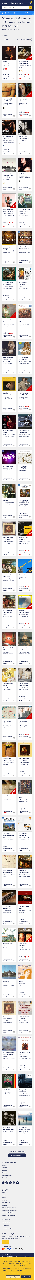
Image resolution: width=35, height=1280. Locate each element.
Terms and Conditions (8, 1213)
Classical (10, 13)
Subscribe (5, 1242)
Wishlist (4, 1197)
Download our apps (7, 1228)
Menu (5, 3)
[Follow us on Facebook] (3, 1182)
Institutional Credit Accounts (9, 1210)
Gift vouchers (5, 1200)
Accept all (27, 1277)
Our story (4, 1173)
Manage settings (12, 1277)
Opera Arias (15, 29)
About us (4, 1165)
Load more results (15, 1155)
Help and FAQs (6, 1202)
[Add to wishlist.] (14, 78)
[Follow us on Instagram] (14, 1182)
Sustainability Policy (7, 1175)
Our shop (4, 1170)
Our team (4, 1167)
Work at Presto (6, 1178)
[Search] (30, 7)
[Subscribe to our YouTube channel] (18, 1182)
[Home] (2, 13)
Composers (20, 13)
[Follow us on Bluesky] (11, 1182)
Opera (9, 29)
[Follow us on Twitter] (7, 1182)
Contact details (6, 1222)
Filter (7, 39)
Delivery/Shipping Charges (9, 1208)
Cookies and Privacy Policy (9, 1215)
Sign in (3, 1192)
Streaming (4, 1195)
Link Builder (5, 1205)
